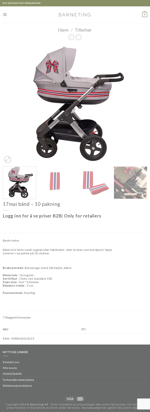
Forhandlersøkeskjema (18, 379)
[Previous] (10, 104)
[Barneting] (75, 14)
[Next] (139, 104)
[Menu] (5, 14)
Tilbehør (83, 29)
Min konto (10, 368)
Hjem (63, 29)
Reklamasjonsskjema (17, 385)
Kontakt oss (11, 362)
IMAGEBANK (12, 373)
